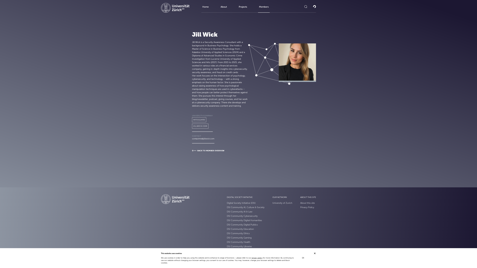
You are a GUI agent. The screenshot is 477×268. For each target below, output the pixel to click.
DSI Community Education (240, 229)
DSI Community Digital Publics (242, 224)
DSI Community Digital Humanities (244, 220)
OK (303, 257)
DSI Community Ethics (238, 233)
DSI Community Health (238, 242)
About (224, 6)
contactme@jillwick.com (203, 139)
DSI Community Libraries (239, 246)
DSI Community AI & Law (239, 211)
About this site (307, 203)
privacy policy (257, 258)
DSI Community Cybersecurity (242, 216)
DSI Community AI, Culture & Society (245, 207)
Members (264, 6)
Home (205, 6)
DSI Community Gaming (239, 237)
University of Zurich (282, 203)
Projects (243, 6)
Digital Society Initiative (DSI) (241, 203)
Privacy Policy (307, 207)
